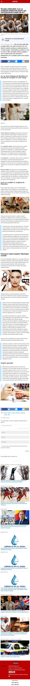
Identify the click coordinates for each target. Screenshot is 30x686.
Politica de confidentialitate (15, 669)
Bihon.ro (3, 666)
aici (16, 456)
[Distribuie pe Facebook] (4, 61)
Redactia (23, 669)
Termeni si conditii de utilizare (15, 667)
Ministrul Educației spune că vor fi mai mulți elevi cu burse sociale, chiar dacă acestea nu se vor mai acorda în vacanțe (14, 526)
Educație (4, 509)
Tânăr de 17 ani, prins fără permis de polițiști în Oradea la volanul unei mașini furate (13, 656)
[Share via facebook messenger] (18, 61)
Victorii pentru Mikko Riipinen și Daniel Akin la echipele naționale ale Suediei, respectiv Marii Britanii (15, 611)
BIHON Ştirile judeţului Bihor (11, 464)
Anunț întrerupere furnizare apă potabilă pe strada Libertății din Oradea (14, 549)
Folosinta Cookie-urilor (14, 666)
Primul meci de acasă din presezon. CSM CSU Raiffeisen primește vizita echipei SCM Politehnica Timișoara (14, 503)
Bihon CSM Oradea (7, 486)
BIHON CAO (4, 532)
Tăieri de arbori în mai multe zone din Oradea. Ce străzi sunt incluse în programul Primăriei (13, 481)
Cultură (4, 616)
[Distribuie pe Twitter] (11, 61)
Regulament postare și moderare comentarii (18, 674)
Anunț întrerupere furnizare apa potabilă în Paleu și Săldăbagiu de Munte (14, 569)
